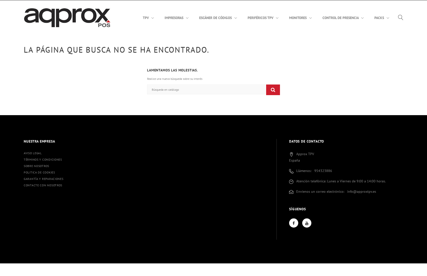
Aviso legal (33, 153)
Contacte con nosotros (43, 185)
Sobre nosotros (36, 166)
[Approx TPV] (67, 17)
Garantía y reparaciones (44, 179)
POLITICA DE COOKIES (39, 172)
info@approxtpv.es (361, 191)
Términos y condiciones (43, 159)
